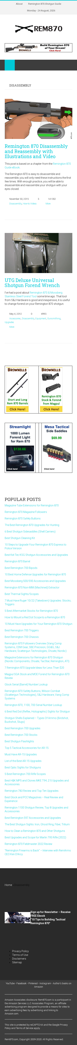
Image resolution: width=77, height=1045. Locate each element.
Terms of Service (24, 1028)
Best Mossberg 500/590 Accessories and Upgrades (35, 580)
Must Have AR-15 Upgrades (21, 754)
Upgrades (9, 322)
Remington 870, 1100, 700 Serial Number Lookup (33, 705)
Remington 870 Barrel (17, 561)
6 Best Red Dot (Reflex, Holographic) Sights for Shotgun (37, 711)
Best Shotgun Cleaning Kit (20, 538)
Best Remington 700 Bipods (21, 567)
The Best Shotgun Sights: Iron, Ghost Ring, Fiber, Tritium (37, 824)
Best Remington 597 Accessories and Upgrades (33, 817)
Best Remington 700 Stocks (21, 734)
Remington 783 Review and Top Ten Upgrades (31, 790)
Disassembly (15, 203)
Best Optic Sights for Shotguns (23, 767)
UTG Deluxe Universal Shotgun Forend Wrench (32, 283)
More (48, 203)
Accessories (15, 318)
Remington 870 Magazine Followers (26, 511)
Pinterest (33, 983)
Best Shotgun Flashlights (19, 741)
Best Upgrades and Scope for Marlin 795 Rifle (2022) (35, 837)
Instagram (45, 983)
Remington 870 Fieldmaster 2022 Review (28, 843)
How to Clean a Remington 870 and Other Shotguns (35, 830)
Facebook (21, 983)
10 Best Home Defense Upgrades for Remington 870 (35, 574)
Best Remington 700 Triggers (22, 630)
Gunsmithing (54, 318)
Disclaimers (19, 958)
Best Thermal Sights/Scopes (22, 594)
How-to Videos (30, 203)
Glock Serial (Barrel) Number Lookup (26, 684)
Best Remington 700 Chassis (22, 636)
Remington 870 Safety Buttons (23, 518)
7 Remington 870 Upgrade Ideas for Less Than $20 (34, 667)
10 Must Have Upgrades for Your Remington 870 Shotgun (38, 623)
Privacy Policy (20, 951)
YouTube (10, 983)
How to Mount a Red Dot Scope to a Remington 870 (35, 617)
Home (8, 884)
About (19, 3)
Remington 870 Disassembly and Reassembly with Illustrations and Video (36, 151)
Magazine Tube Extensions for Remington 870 (32, 505)
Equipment (40, 318)
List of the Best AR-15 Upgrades (23, 760)
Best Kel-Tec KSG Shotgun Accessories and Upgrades (36, 554)
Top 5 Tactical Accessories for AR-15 (27, 747)
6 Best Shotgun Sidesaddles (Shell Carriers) (30, 531)
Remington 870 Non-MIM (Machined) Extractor (32, 587)
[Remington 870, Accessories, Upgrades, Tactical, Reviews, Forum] (38, 28)
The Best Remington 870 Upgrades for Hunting (32, 525)
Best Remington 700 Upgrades (22, 728)
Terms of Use (20, 954)
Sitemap (17, 962)
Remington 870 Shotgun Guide (44, 3)
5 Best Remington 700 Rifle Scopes (25, 774)
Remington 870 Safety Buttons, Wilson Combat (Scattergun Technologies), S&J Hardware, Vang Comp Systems (37, 695)
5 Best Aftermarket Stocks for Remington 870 (31, 610)
